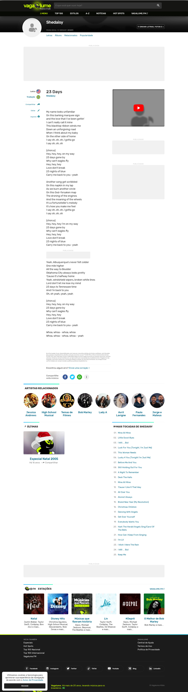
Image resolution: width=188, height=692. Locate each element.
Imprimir (34, 117)
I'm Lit (121, 540)
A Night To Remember (128, 472)
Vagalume (37, 5)
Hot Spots (118, 13)
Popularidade (86, 35)
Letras (49, 35)
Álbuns (58, 35)
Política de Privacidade (149, 649)
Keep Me (122, 554)
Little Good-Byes (126, 438)
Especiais (28, 642)
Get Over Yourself (126, 517)
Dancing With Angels (128, 512)
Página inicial (51, 30)
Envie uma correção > (79, 368)
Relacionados (70, 35)
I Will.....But (123, 442)
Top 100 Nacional (32, 649)
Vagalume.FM (138, 13)
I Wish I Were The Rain (128, 545)
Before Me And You (127, 462)
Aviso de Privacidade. (33, 680)
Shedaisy (54, 22)
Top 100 (59, 13)
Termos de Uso (145, 646)
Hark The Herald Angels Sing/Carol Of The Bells (136, 528)
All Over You (124, 492)
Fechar (24, 686)
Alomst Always (125, 497)
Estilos (74, 13)
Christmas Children (127, 507)
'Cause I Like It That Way (129, 487)
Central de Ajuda (146, 642)
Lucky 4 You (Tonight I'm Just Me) (134, 457)
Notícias (101, 13)
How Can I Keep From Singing (132, 535)
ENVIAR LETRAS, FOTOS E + (152, 27)
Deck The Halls (125, 477)
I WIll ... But (123, 549)
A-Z (87, 13)
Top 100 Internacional (34, 653)
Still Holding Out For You (130, 467)
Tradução (31, 97)
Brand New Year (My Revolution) (133, 502)
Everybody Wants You (128, 522)
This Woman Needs (127, 452)
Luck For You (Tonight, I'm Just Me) (135, 447)
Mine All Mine (124, 433)
